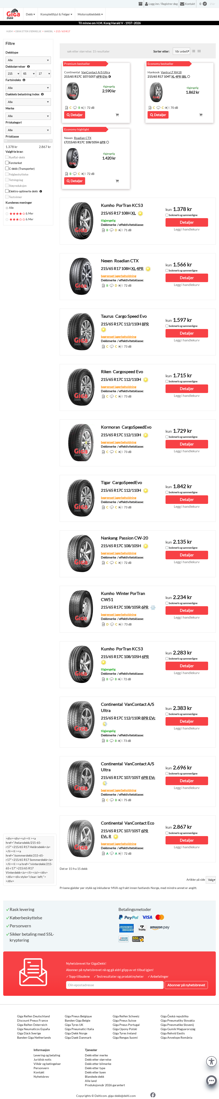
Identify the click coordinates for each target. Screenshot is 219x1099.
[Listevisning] (193, 51)
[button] (211, 1061)
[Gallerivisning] (199, 51)
